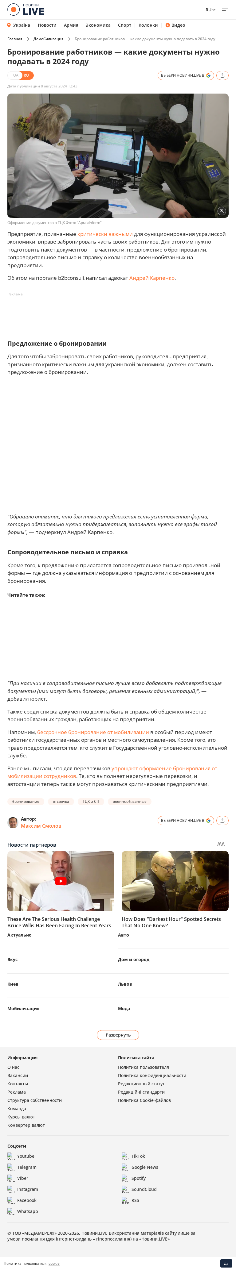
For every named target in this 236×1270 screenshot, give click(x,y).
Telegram (27, 1167)
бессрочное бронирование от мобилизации (93, 732)
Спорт (124, 25)
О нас (13, 1067)
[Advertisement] (119, 313)
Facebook (27, 1200)
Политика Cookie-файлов (144, 1100)
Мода (124, 1008)
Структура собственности (34, 1100)
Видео (178, 25)
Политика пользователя (143, 1067)
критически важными (105, 233)
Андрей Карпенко (152, 277)
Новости (47, 25)
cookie (54, 1263)
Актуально (19, 935)
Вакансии (17, 1075)
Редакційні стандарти (141, 1092)
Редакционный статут (141, 1084)
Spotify (139, 1178)
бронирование (25, 801)
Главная (14, 38)
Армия (71, 25)
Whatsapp (27, 1211)
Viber (22, 1178)
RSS (135, 1200)
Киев (12, 984)
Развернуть (118, 1035)
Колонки (148, 25)
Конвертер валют (26, 1125)
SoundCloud (144, 1189)
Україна (21, 25)
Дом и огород (133, 959)
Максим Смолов (41, 825)
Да (226, 1263)
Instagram (27, 1189)
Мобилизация (23, 1008)
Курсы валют (21, 1117)
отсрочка (61, 801)
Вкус (12, 959)
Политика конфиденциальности (152, 1075)
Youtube (25, 1156)
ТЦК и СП (91, 801)
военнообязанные (130, 801)
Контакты (17, 1084)
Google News (145, 1167)
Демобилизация (48, 38)
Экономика (98, 25)
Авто (123, 935)
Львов (125, 984)
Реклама (16, 1092)
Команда (16, 1108)
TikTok (138, 1156)
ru (208, 10)
